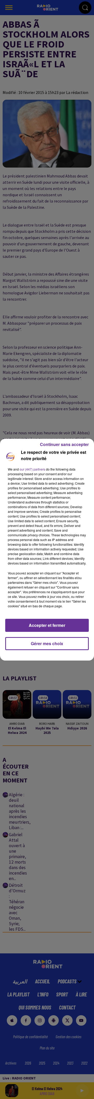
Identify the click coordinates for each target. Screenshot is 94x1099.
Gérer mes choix (47, 643)
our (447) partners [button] (32, 469)
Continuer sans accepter (64, 444)
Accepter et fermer (47, 625)
